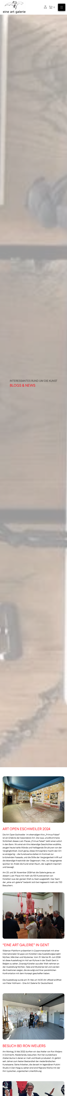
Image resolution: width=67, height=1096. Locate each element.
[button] (51, 7)
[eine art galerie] (14, 7)
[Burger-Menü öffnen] (61, 7)
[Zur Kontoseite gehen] (45, 8)
